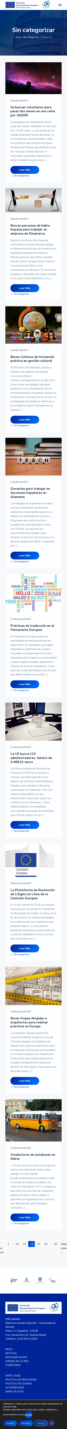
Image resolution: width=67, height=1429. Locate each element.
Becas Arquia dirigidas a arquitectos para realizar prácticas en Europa (29, 1022)
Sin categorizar (31, 37)
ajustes (28, 1414)
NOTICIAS (11, 1353)
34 (32, 1244)
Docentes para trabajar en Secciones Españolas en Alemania (30, 493)
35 (39, 1244)
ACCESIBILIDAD (14, 1387)
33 (25, 1244)
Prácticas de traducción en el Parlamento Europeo (32, 628)
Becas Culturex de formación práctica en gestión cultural (32, 359)
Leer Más (24, 170)
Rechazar (25, 1423)
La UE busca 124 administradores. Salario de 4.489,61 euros (31, 758)
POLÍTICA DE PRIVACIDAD (21, 1379)
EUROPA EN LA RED (17, 1361)
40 (56, 1244)
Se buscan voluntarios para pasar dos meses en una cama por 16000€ (32, 111)
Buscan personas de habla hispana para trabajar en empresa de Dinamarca (30, 230)
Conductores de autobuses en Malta (32, 1157)
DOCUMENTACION (16, 1357)
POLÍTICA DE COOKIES (18, 1383)
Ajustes (40, 1423)
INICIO (9, 1349)
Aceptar (9, 1423)
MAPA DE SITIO (14, 1391)
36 (46, 1244)
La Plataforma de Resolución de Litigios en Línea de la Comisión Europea (32, 894)
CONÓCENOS (12, 1365)
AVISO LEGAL (13, 1375)
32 (17, 1244)
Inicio (18, 37)
